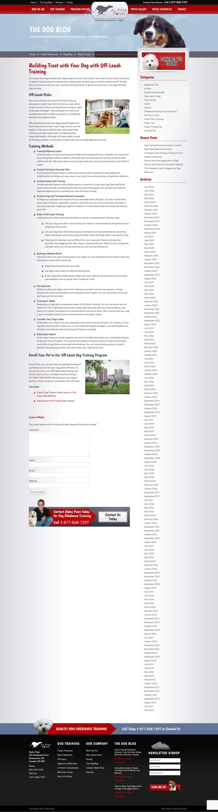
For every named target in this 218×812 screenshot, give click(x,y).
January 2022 (150, 351)
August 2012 (150, 661)
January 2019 (150, 443)
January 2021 (150, 370)
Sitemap (59, 2)
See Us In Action (64, 776)
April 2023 (149, 294)
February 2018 (151, 485)
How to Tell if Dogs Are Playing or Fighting (163, 164)
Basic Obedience (64, 755)
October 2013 (150, 626)
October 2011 (150, 695)
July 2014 (149, 592)
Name (32, 460)
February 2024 (151, 256)
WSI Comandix (180, 809)
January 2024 (150, 259)
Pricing (69, 2)
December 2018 (151, 447)
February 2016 (151, 519)
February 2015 (151, 565)
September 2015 (152, 538)
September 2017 (152, 496)
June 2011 (149, 710)
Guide (147, 104)
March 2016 (150, 515)
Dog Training (57, 9)
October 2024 (150, 225)
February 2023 (151, 301)
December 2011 (151, 687)
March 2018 (150, 481)
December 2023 (151, 263)
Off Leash (61, 759)
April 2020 (149, 386)
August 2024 (150, 233)
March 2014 (150, 607)
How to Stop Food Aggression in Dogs (161, 161)
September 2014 (152, 584)
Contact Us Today (163, 61)
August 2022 (150, 324)
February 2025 (151, 210)
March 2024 (150, 252)
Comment (34, 430)
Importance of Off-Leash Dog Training (55, 401)
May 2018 (149, 473)
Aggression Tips (151, 85)
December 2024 (151, 217)
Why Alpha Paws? (94, 755)
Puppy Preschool (65, 751)
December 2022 (151, 309)
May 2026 (149, 195)
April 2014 (149, 603)
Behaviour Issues (65, 772)
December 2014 (151, 573)
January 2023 (150, 305)
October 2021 (150, 355)
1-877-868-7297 (178, 2)
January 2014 (150, 615)
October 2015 (150, 534)
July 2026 (149, 187)
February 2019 (151, 439)
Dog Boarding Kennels (154, 92)
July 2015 (149, 546)
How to (147, 108)
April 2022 (149, 340)
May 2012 (149, 672)
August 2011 (150, 703)
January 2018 (150, 489)
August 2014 (150, 588)
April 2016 (149, 512)
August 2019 (150, 416)
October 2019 (150, 408)
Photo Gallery (139, 9)
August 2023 (150, 279)
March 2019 (150, 435)
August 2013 (150, 634)
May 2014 (149, 599)
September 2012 (152, 657)
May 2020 (149, 382)
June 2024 (149, 240)
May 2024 (149, 244)
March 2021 (150, 366)
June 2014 (149, 596)
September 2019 (152, 412)
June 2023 (149, 286)
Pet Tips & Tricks (152, 115)
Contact (181, 9)
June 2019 (149, 424)
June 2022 (149, 332)
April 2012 (149, 676)
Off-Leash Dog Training (61, 371)
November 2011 (152, 691)
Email (32, 471)
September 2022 (152, 321)
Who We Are (38, 9)
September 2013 (152, 630)
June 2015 (149, 550)
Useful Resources (162, 9)
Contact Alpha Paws (95, 768)
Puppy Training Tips (153, 127)
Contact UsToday (112, 516)
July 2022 (149, 328)
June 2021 (149, 363)
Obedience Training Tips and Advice (160, 111)
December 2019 (151, 401)
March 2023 (150, 298)
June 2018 (149, 470)
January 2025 (150, 214)
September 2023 (152, 275)
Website (33, 481)
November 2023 (152, 267)
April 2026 (149, 198)
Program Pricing (80, 9)
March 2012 (150, 680)
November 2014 (152, 576)
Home (33, 2)
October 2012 (150, 653)
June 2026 (149, 191)
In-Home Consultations (68, 768)
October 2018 (150, 454)
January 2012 (150, 683)
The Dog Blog (46, 2)
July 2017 (149, 500)
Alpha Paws (106, 13)
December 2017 (151, 492)
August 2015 (150, 542)
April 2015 (149, 557)
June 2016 (149, 504)
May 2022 (149, 336)
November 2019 (152, 405)
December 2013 (151, 619)
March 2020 (150, 389)
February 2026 (151, 206)
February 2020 (151, 393)
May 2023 (149, 290)
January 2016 (150, 523)
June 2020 (149, 378)
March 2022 (150, 343)
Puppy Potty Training (153, 119)
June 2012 (149, 668)
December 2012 (151, 645)
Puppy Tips (149, 123)
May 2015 (149, 554)
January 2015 (150, 569)
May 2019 (149, 428)
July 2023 (149, 282)
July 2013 (149, 638)
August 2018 (150, 462)
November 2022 (152, 313)
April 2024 (149, 248)
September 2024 (152, 229)
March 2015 (150, 561)
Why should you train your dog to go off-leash (51, 123)
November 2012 (152, 649)
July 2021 (149, 359)
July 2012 (149, 664)
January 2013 (150, 641)
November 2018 (152, 450)
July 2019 (149, 420)
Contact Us (173, 729)
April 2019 (149, 431)
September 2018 (152, 458)
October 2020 (150, 374)
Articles (147, 89)
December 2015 (151, 527)
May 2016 (149, 508)
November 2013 (152, 622)
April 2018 (149, 477)
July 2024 (149, 237)
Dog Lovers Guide (152, 96)
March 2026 (150, 202)
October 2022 (150, 317)
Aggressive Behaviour (67, 764)
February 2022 (151, 347)
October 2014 (150, 580)
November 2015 (152, 531)
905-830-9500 (36, 770)
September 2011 (152, 699)
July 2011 (149, 706)
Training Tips (150, 131)
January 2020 (150, 397)
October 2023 (150, 271)
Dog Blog (67, 54)
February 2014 (151, 611)
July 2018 (149, 466)
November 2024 (152, 221)
